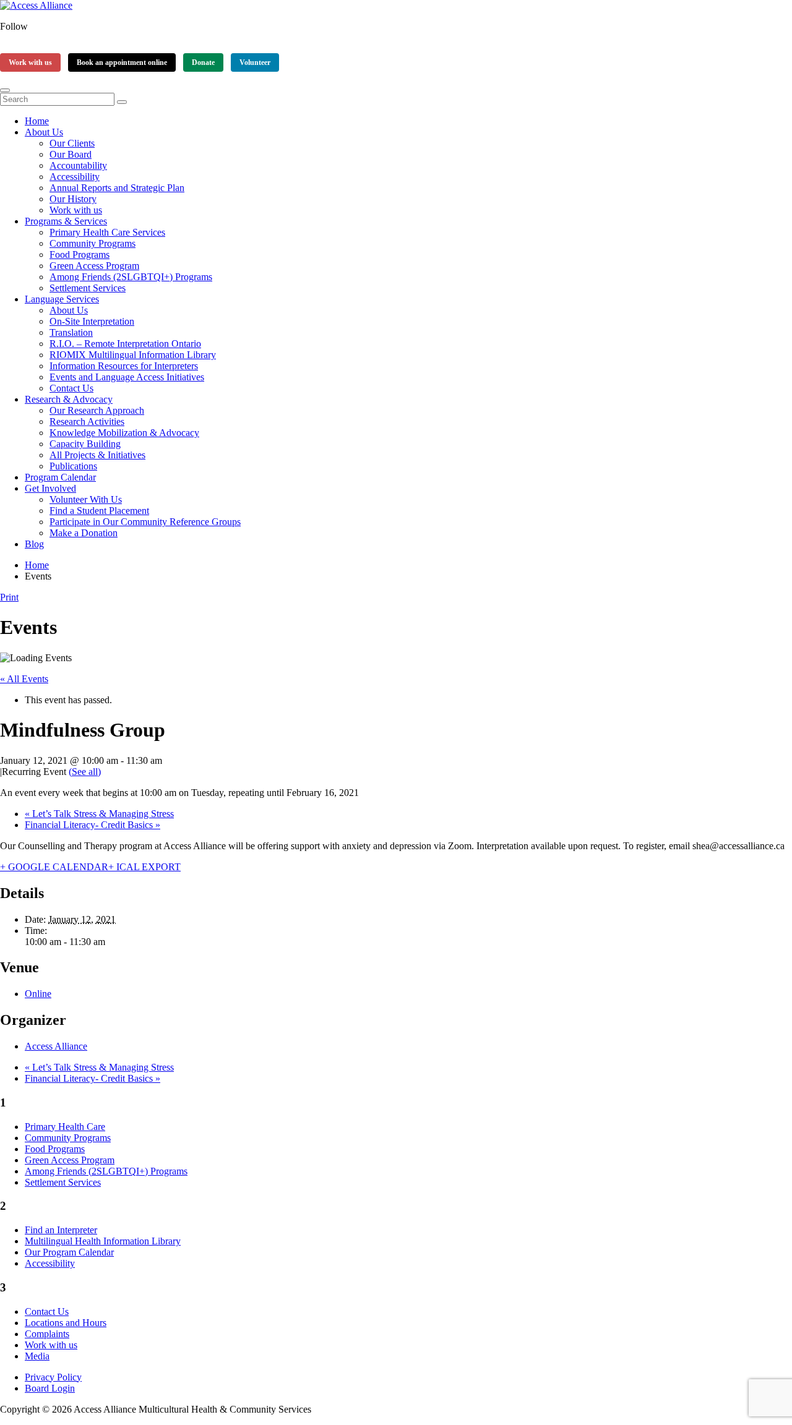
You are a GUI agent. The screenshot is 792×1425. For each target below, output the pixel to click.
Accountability (78, 165)
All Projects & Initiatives (97, 455)
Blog (34, 544)
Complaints (47, 1334)
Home (37, 121)
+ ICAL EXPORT (144, 867)
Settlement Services (88, 288)
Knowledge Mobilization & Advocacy (124, 432)
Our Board (71, 154)
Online (38, 993)
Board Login (50, 1388)
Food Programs (80, 254)
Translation (71, 332)
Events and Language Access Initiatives (127, 377)
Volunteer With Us (86, 499)
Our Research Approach (97, 410)
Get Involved (50, 488)
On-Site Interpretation (92, 321)
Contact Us (71, 388)
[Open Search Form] (5, 90)
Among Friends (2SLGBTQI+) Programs (131, 277)
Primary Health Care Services (107, 232)
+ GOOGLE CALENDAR (54, 867)
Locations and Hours (65, 1322)
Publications (73, 466)
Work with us (30, 62)
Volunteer (254, 62)
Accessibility (75, 176)
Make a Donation (84, 533)
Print (9, 597)
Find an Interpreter (61, 1230)
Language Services (62, 299)
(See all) (85, 771)
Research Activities (87, 421)
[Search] (122, 102)
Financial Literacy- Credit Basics (92, 824)
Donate (203, 62)
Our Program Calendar (69, 1252)
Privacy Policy (53, 1377)
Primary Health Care (65, 1126)
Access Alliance (56, 1046)
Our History (73, 199)
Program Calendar (60, 477)
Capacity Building (85, 444)
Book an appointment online (122, 62)
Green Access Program (94, 265)
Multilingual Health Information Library (103, 1241)
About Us (44, 132)
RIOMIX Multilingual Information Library (133, 354)
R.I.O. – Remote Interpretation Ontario (125, 343)
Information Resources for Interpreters (124, 366)
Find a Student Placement (99, 510)
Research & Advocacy (69, 399)
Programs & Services (66, 221)
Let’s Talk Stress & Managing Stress (99, 813)
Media (37, 1356)
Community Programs (93, 243)
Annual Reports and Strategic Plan (117, 187)
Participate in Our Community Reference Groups (145, 521)
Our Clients (72, 143)
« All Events (24, 679)
